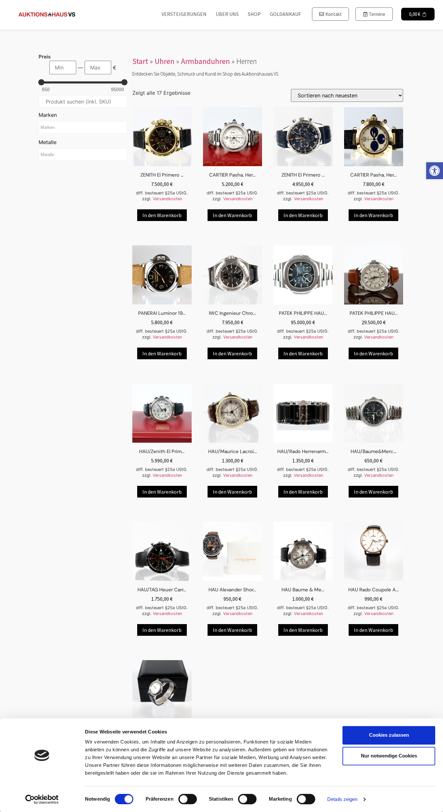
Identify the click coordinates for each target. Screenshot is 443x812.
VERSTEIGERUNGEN (184, 14)
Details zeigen (342, 799)
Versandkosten (167, 198)
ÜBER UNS (227, 14)
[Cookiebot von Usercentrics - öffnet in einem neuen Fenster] (42, 799)
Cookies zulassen (389, 735)
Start (140, 61)
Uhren (164, 61)
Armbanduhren (205, 61)
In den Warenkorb (162, 215)
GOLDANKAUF (285, 14)
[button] (434, 170)
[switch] (187, 799)
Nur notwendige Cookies (389, 755)
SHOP (254, 14)
